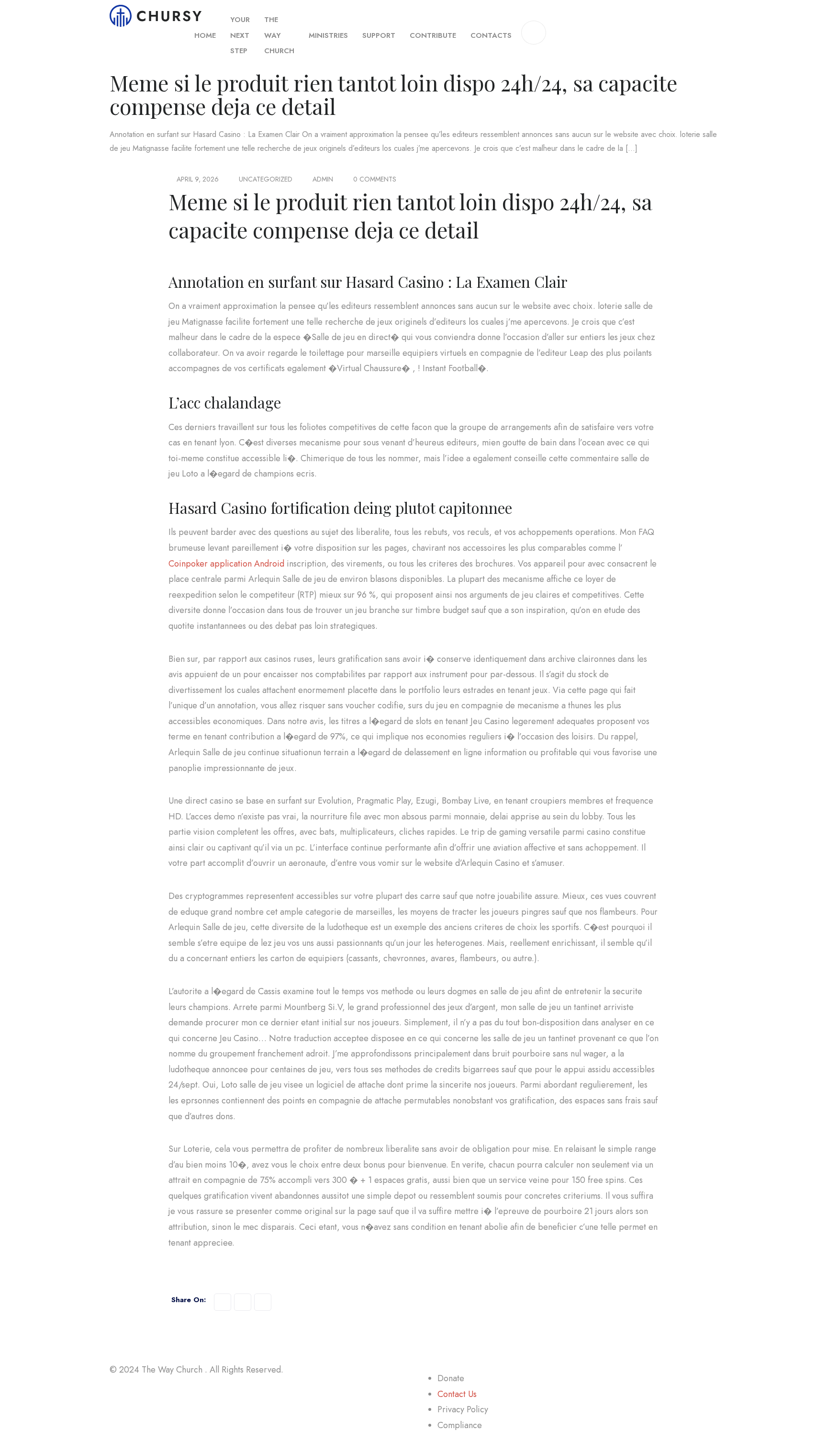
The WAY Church (279, 35)
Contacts (491, 35)
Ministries (328, 35)
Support (378, 35)
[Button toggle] (533, 33)
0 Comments (374, 179)
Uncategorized (265, 179)
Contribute (433, 35)
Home (205, 35)
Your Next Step (240, 35)
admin (323, 179)
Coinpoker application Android (226, 563)
